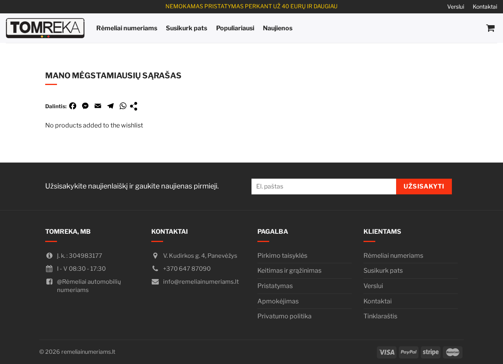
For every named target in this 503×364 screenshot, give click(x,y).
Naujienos (277, 28)
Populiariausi (235, 28)
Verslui (455, 6)
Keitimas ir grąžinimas (289, 270)
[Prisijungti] (456, 28)
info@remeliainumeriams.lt (201, 281)
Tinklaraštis (380, 316)
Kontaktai (485, 6)
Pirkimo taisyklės (282, 255)
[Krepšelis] (490, 28)
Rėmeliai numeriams (126, 28)
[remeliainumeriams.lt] (45, 28)
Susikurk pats (186, 28)
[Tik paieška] (440, 28)
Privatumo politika (284, 316)
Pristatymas (275, 286)
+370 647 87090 (187, 268)
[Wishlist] (473, 28)
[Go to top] (486, 348)
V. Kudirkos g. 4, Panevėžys (200, 255)
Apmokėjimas (278, 301)
